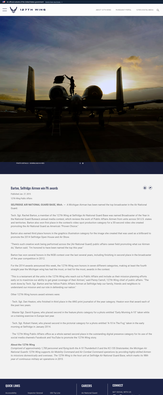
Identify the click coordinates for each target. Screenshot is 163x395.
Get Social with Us (121, 392)
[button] (54, 2)
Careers (87, 386)
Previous (8, 95)
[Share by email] (150, 188)
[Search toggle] (158, 10)
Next (155, 95)
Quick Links (12, 386)
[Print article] (145, 188)
